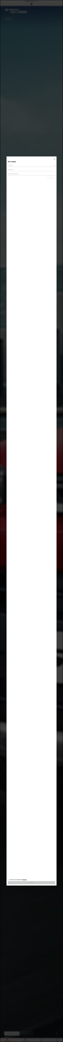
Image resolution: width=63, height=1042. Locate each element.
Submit (31, 882)
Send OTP (51, 177)
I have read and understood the (18, 879)
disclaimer (25, 879)
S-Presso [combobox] (10, 165)
